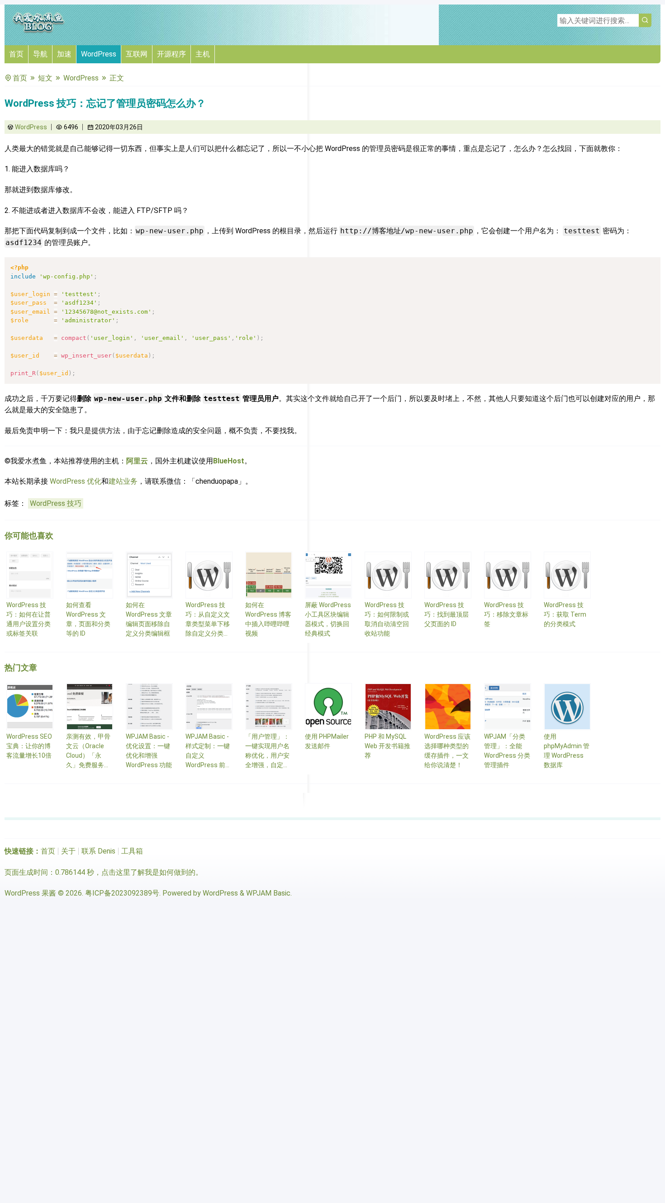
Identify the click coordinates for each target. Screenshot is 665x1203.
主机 (202, 54)
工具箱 (132, 851)
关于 (68, 851)
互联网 (136, 54)
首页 (16, 54)
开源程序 (171, 54)
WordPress (98, 54)
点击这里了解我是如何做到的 (148, 872)
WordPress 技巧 (55, 503)
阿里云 (137, 461)
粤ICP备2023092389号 (122, 893)
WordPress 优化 (75, 481)
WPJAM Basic (268, 893)
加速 (64, 54)
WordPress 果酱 (30, 893)
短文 (45, 78)
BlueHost (228, 461)
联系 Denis (98, 851)
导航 (40, 54)
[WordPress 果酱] (38, 31)
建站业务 (123, 481)
